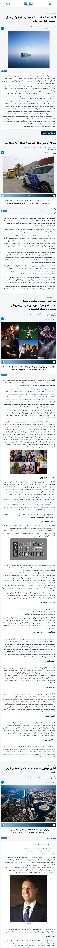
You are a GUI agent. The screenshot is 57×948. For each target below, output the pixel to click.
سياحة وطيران (49, 765)
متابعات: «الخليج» (44, 211)
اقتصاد (54, 13)
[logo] (29, 4)
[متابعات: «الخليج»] (53, 211)
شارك (6, 28)
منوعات (54, 297)
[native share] (2, 28)
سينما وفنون (49, 297)
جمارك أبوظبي (51, 133)
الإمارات (54, 140)
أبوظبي (44, 133)
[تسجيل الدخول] (8, 4)
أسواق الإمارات (49, 13)
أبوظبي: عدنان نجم (51, 838)
